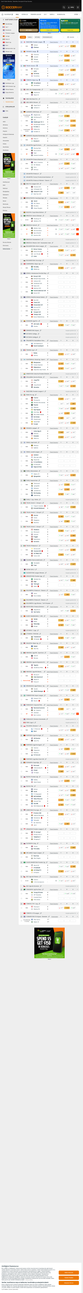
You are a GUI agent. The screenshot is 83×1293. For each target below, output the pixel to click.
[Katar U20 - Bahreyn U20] (49, 287)
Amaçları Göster (68, 1283)
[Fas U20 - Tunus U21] (49, 301)
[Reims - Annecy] (49, 354)
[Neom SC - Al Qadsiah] (49, 866)
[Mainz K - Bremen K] (49, 139)
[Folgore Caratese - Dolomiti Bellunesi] (49, 507)
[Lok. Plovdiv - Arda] (49, 255)
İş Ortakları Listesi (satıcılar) (10, 1289)
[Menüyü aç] (78, 7)
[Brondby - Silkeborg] (49, 268)
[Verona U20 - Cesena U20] (49, 549)
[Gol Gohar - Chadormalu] (49, 418)
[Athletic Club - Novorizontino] (49, 229)
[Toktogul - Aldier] (49, 585)
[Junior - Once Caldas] (49, 594)
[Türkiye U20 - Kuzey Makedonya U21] (49, 315)
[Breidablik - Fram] (49, 564)
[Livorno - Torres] (49, 516)
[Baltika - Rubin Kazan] (49, 781)
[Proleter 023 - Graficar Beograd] (49, 814)
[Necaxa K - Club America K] (49, 675)
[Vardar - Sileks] (49, 620)
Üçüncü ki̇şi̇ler (29, 1279)
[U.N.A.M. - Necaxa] (49, 657)
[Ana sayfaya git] (15, 7)
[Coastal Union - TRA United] (49, 898)
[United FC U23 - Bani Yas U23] (49, 192)
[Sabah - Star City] (49, 647)
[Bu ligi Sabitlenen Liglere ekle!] (42, 89)
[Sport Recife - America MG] (49, 234)
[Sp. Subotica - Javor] (49, 823)
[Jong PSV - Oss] (49, 381)
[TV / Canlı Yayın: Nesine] (56, 93)
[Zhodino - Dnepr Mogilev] (49, 207)
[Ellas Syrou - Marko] (49, 920)
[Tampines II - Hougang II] (49, 838)
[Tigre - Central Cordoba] (49, 154)
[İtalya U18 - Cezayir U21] (49, 310)
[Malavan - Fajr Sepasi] (49, 408)
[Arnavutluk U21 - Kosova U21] (49, 306)
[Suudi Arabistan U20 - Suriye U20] (49, 291)
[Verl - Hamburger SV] (49, 120)
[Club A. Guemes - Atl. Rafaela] (49, 163)
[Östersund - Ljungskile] (49, 484)
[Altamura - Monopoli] (49, 530)
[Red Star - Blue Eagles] (49, 857)
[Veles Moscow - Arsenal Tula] (49, 800)
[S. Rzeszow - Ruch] (49, 730)
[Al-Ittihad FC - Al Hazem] (49, 871)
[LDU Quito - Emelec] (49, 325)
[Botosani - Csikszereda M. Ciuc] (49, 766)
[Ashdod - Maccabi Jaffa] (49, 456)
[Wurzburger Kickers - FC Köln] (49, 125)
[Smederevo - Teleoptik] (49, 819)
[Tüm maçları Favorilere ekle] (21, 42)
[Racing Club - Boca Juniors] (49, 149)
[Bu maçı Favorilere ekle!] (21, 46)
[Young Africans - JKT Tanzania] (49, 893)
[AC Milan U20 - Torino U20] (49, 554)
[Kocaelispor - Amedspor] (49, 84)
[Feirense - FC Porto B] (49, 753)
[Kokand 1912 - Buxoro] (49, 699)
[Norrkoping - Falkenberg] (49, 494)
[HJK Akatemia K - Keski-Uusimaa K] (49, 344)
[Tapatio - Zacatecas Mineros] (49, 666)
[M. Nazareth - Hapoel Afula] (49, 465)
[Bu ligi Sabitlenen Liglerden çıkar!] (44, 42)
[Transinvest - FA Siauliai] (49, 638)
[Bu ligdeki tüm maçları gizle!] (77, 42)
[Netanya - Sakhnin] (49, 446)
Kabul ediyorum (69, 1272)
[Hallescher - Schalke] (49, 130)
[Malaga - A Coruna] (49, 60)
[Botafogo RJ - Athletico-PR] (49, 219)
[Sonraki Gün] (77, 37)
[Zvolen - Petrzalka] (49, 847)
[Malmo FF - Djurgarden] (49, 475)
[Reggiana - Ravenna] (49, 521)
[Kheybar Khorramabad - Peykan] (49, 403)
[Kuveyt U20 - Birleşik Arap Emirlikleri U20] (49, 277)
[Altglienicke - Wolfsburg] (49, 116)
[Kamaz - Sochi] (49, 790)
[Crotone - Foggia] (49, 535)
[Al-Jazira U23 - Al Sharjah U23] (49, 188)
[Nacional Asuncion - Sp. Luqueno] (49, 709)
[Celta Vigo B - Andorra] (49, 432)
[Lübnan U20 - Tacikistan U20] (49, 282)
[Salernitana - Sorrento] (49, 540)
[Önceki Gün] (63, 37)
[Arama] (64, 7)
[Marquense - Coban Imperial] (49, 363)
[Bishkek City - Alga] (49, 580)
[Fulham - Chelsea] (49, 46)
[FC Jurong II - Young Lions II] (49, 833)
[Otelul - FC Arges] (49, 771)
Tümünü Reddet (68, 1277)
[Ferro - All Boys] (49, 168)
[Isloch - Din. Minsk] (49, 202)
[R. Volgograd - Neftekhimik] (49, 795)
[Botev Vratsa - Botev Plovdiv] (49, 250)
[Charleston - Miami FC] (49, 93)
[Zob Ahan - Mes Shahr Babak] (49, 413)
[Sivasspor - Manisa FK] (49, 908)
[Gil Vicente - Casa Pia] (49, 739)
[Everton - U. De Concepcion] (49, 880)
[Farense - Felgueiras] (49, 749)
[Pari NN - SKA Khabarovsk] (49, 804)
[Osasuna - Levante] (49, 55)
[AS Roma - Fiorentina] (49, 74)
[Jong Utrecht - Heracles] (49, 386)
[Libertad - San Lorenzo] (49, 713)
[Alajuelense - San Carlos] (49, 610)
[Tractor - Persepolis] (49, 399)
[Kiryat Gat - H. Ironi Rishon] (49, 461)
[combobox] (70, 37)
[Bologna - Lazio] (49, 70)
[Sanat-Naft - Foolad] (49, 423)
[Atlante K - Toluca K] (49, 680)
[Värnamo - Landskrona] (49, 489)
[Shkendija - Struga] (49, 625)
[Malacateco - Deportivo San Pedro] (49, 368)
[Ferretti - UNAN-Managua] (49, 690)
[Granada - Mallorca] (49, 437)
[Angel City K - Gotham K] (49, 106)
